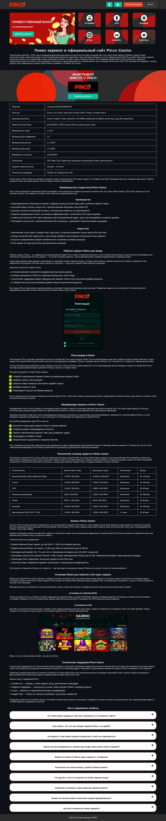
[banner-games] (89, 37)
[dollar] (109, 4)
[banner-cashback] (144, 20)
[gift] (118, 4)
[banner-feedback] (89, 20)
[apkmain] (116, 20)
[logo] (17, 4)
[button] (162, 808)
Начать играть (83, 96)
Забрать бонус (23, 34)
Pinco (94, 817)
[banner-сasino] (116, 37)
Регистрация (133, 4)
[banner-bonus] (144, 37)
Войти (150, 4)
